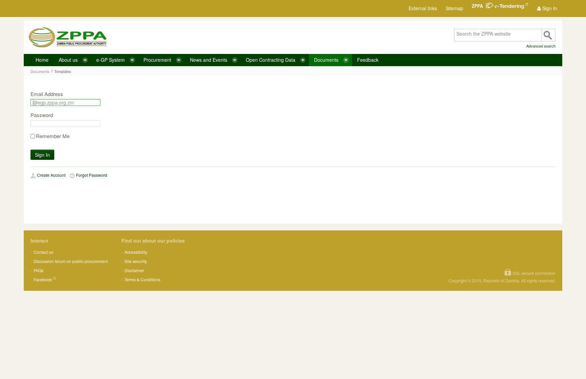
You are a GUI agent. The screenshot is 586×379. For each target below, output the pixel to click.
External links (423, 8)
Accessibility (135, 252)
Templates (62, 71)
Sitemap (454, 8)
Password (42, 115)
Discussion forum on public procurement (71, 261)
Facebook (43, 279)
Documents (40, 71)
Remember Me (53, 136)
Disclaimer (134, 270)
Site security (135, 261)
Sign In (42, 154)
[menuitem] (547, 8)
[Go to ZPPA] (68, 37)
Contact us (43, 252)
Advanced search (540, 46)
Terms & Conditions (142, 279)
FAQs (38, 270)
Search (548, 35)
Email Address (47, 94)
